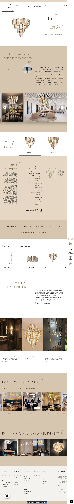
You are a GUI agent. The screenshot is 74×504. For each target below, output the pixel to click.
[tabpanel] (11, 260)
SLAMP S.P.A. (62, 472)
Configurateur (17, 477)
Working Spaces (30, 388)
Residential (14, 388)
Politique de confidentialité (64, 490)
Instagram (45, 477)
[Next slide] (62, 107)
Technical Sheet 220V (25, 226)
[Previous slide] (4, 107)
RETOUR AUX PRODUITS (8, 11)
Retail (21, 388)
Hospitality (5, 388)
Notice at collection (30, 502)
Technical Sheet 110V (40, 226)
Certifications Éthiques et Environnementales (6, 480)
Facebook (45, 481)
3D (59, 226)
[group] (12, 405)
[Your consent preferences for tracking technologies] (71, 501)
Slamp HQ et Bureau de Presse (37, 477)
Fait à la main (5, 477)
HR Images (43, 232)
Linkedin (44, 479)
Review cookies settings (63, 491)
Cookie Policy (61, 489)
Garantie (26, 493)
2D (52, 226)
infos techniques (49, 34)
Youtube (44, 483)
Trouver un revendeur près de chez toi (27, 478)
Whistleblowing (17, 475)
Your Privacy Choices (39, 502)
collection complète (60, 34)
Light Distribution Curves (28, 232)
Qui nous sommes (6, 475)
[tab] (58, 125)
